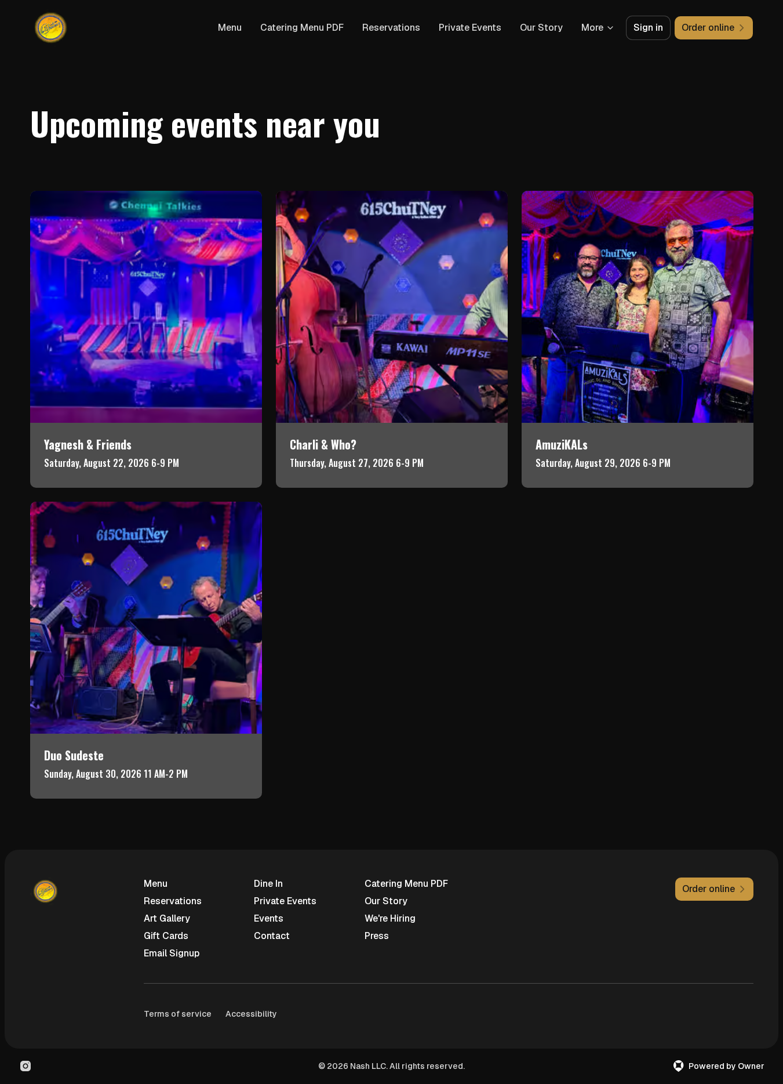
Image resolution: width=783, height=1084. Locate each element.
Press (377, 936)
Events (268, 918)
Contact (272, 936)
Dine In (268, 884)
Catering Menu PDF (302, 27)
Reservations (391, 27)
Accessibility (251, 1014)
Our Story (541, 27)
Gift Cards (166, 936)
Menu (230, 27)
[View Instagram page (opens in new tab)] (25, 1066)
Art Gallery (167, 918)
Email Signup (171, 953)
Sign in (648, 27)
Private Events (470, 27)
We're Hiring (390, 918)
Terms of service (178, 1014)
